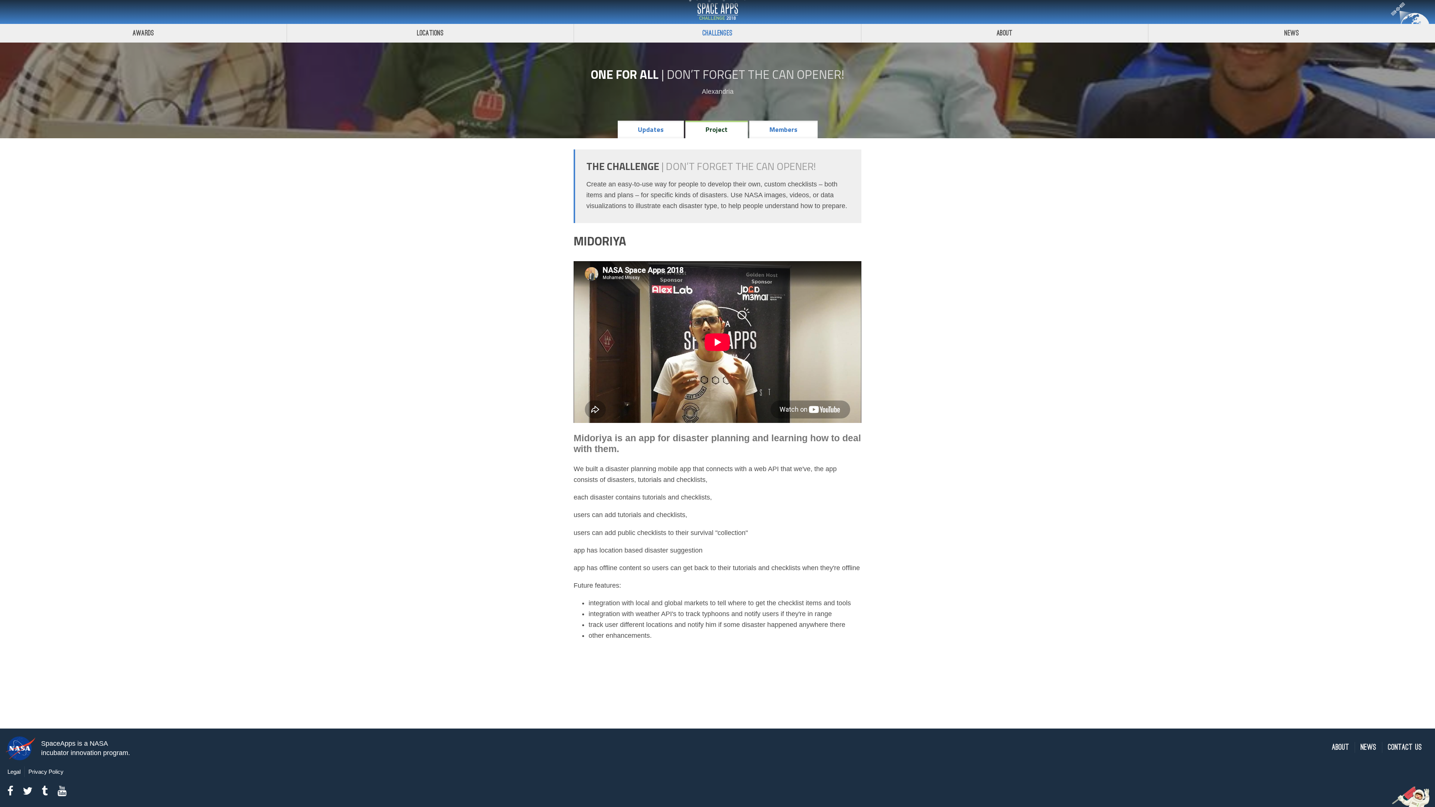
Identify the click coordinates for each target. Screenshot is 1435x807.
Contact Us (1405, 747)
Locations (430, 33)
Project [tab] (717, 129)
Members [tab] (783, 129)
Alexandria (718, 91)
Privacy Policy (46, 772)
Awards (143, 33)
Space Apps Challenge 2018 (717, 12)
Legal (14, 772)
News (1291, 33)
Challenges (717, 33)
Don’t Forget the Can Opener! (755, 74)
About (1005, 33)
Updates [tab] (651, 129)
